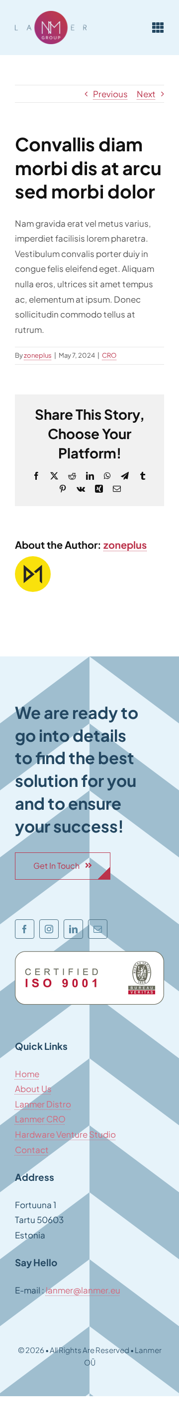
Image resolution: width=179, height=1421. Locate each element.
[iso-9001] (89, 955)
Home (27, 1073)
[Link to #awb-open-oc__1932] (158, 27)
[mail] (97, 929)
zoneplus (38, 355)
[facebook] (24, 929)
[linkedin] (73, 929)
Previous (110, 93)
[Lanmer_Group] (51, 14)
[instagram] (49, 929)
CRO (109, 355)
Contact (32, 1149)
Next (146, 93)
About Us (33, 1088)
